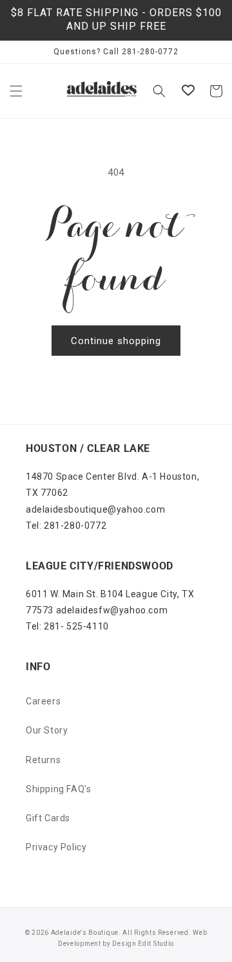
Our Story (47, 730)
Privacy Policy (56, 847)
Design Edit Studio (143, 943)
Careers (43, 701)
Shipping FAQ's (58, 789)
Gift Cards (48, 818)
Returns (43, 760)
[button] (16, 91)
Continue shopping (116, 341)
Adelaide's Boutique (85, 932)
